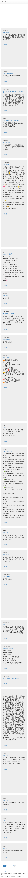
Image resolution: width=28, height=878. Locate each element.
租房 (4, 624)
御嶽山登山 (6, 32)
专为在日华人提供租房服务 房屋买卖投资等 (13, 91)
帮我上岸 (5, 533)
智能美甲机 (6, 555)
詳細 (5, 44)
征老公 (5, 694)
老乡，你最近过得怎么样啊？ (11, 678)
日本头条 (3, 2)
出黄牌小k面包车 (7, 254)
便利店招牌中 (6, 357)
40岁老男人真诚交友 (8, 314)
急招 (4, 820)
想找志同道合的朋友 (8, 73)
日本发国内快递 (7, 451)
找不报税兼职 (6, 142)
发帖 (5, 871)
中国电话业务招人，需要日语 (11, 120)
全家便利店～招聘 (8, 648)
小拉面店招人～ (7, 164)
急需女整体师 (6, 340)
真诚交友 (5, 755)
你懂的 (5, 848)
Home (5, 870)
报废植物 (5, 296)
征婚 (4, 427)
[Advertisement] (14, 14)
